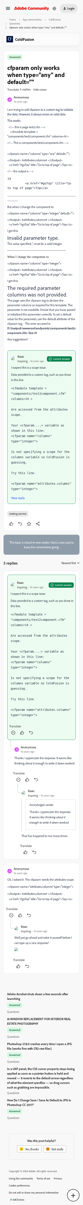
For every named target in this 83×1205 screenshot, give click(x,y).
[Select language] (54, 8)
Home (12, 19)
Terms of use (43, 1178)
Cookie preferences (19, 1185)
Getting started (17, 513)
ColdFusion (55, 19)
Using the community (21, 1178)
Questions (14, 23)
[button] (8, 10)
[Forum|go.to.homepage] (31, 8)
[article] (41, 657)
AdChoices (18, 1199)
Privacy (58, 1178)
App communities (32, 19)
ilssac (20, 356)
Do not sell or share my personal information (34, 1192)
